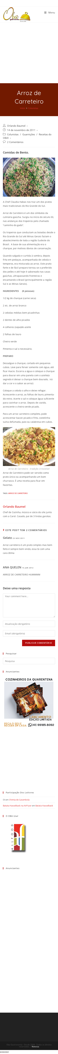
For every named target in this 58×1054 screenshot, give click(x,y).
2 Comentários (15, 142)
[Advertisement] (29, 53)
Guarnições (28, 134)
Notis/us (35, 1046)
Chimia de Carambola (19, 799)
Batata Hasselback (44, 805)
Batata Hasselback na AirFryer (17, 805)
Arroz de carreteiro (18, 493)
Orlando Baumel (16, 125)
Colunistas (13, 134)
